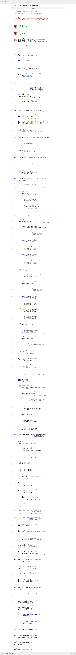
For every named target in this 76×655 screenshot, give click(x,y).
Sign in (74, 1)
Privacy (9, 653)
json (74, 653)
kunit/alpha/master (22, 5)
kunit (12, 5)
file (33, 8)
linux (15, 5)
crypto (30, 5)
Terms (13, 653)
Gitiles (7, 653)
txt (71, 653)
